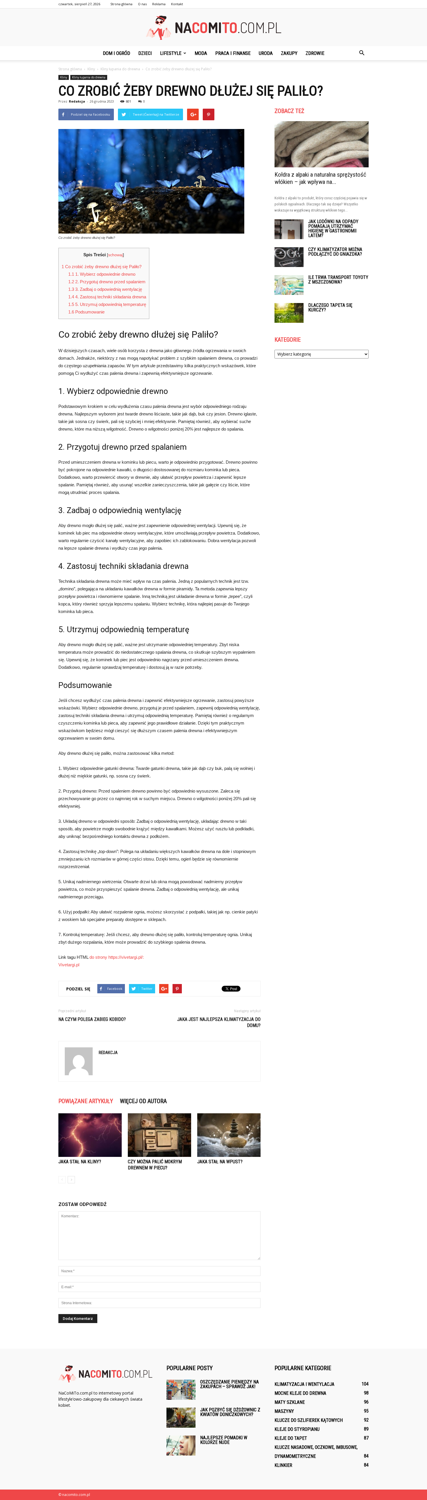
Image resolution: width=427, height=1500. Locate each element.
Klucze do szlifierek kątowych (308, 1420)
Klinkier (283, 1465)
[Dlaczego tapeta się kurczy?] (289, 313)
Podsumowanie (86, 311)
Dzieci (145, 53)
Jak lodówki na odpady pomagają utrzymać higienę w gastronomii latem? (333, 228)
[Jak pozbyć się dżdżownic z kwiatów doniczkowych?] (180, 1418)
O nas (142, 4)
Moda (201, 53)
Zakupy (289, 53)
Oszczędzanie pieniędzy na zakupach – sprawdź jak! (229, 1384)
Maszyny (284, 1411)
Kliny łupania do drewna (88, 77)
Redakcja (77, 101)
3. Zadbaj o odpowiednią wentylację (105, 289)
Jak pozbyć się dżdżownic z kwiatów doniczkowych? (230, 1412)
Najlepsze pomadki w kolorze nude (223, 1440)
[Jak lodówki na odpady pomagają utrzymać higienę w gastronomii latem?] (289, 229)
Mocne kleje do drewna (300, 1393)
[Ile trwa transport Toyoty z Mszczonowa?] (289, 285)
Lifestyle (171, 53)
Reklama (159, 4)
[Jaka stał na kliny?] (90, 1135)
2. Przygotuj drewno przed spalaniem (107, 281)
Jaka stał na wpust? (220, 1161)
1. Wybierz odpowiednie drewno (101, 274)
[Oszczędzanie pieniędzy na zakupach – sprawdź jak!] (180, 1390)
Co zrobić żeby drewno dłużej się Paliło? (101, 266)
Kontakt (177, 4)
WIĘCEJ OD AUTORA (143, 1101)
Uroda (266, 53)
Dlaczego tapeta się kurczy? (330, 307)
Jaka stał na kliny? (79, 1161)
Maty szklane (289, 1402)
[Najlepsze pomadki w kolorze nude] (180, 1446)
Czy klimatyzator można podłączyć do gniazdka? (335, 252)
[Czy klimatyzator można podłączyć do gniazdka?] (289, 257)
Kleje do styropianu (297, 1429)
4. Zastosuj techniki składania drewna (107, 296)
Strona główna (121, 4)
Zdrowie (315, 53)
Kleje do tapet (290, 1438)
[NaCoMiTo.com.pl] (213, 28)
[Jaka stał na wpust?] (229, 1135)
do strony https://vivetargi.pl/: (116, 957)
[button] (362, 53)
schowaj (115, 255)
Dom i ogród (116, 53)
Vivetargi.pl (68, 964)
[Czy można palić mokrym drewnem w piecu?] (159, 1135)
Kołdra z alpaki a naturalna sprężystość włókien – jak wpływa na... (320, 178)
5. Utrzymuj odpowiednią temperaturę (107, 304)
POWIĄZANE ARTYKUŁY (85, 1101)
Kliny (63, 77)
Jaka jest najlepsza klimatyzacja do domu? (219, 1022)
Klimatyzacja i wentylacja (304, 1384)
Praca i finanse (233, 53)
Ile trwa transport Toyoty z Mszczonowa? (338, 280)
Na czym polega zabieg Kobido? (92, 1019)
